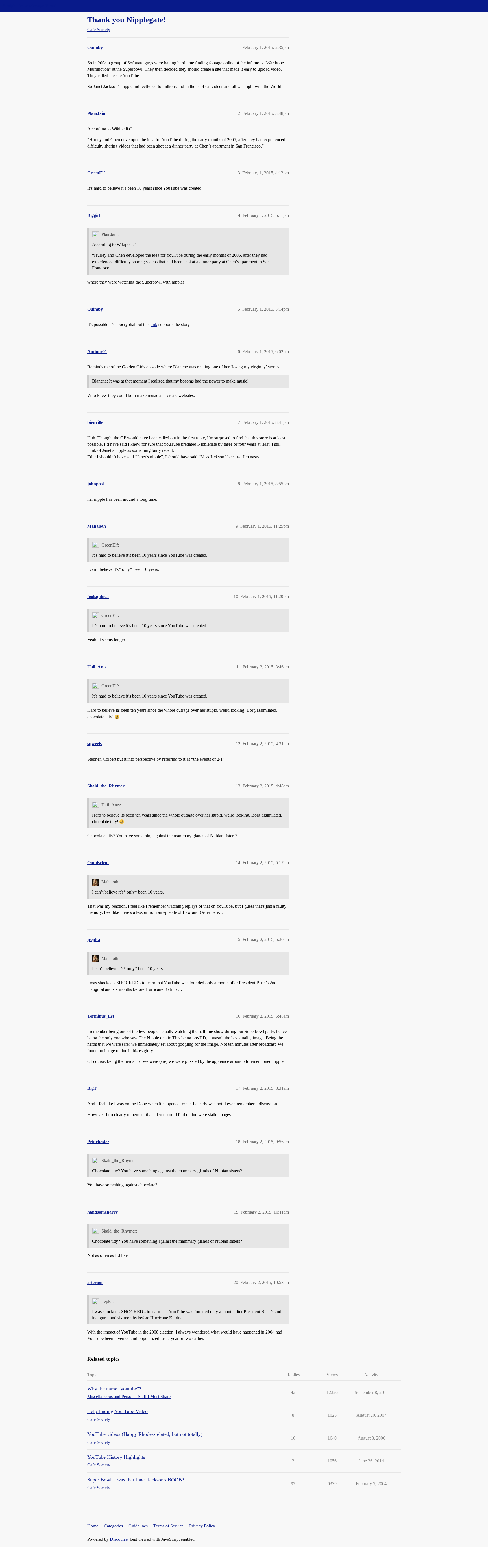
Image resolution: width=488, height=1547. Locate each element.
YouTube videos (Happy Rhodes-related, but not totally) (144, 1434)
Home (92, 1526)
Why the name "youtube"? (114, 1388)
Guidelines (138, 1526)
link (154, 324)
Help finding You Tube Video (117, 1411)
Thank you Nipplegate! (126, 19)
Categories (113, 1526)
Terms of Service (168, 1526)
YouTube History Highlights (116, 1457)
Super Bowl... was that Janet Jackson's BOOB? (135, 1480)
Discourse (119, 1539)
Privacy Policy (202, 1526)
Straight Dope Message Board (29, 5)
